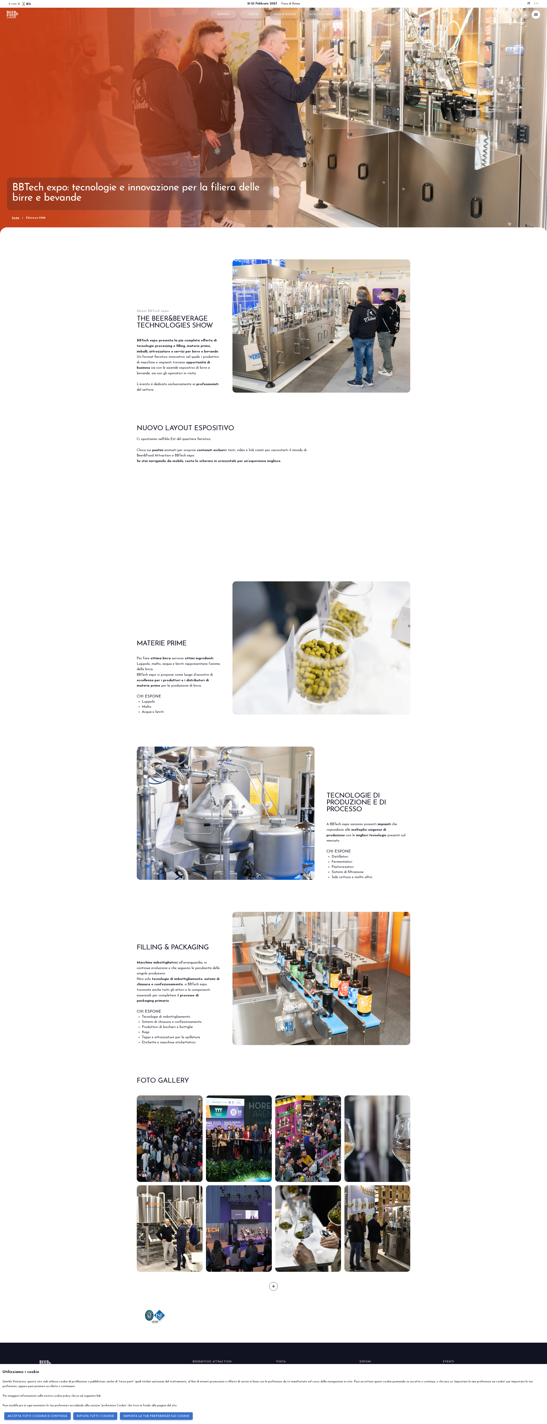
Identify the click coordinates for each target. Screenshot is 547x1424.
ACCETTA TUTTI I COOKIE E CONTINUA (37, 1416)
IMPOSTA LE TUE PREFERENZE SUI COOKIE (156, 1416)
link (99, 1396)
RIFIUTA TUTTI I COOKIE (95, 1416)
